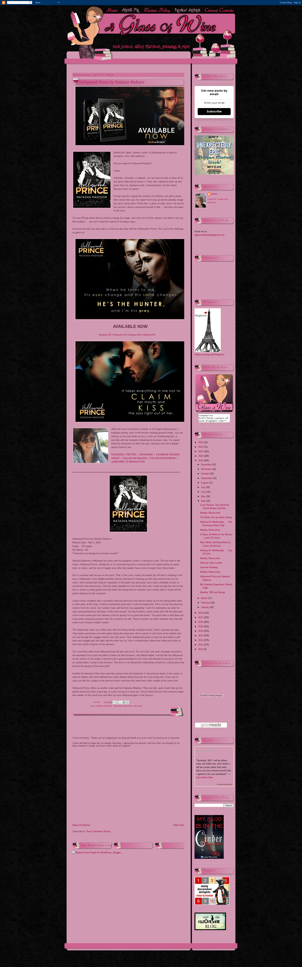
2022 (201, 447)
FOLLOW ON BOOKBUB (162, 458)
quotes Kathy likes (206, 751)
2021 (201, 451)
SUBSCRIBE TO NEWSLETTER (128, 461)
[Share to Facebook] (124, 702)
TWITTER (131, 454)
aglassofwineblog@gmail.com (210, 235)
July (203, 487)
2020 (201, 456)
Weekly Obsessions (210, 512)
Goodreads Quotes (224, 784)
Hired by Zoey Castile (211, 562)
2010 (201, 649)
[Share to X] (121, 702)
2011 (201, 644)
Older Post (178, 825)
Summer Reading (209, 567)
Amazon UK (134, 334)
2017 (201, 617)
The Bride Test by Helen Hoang (216, 517)
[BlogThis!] (117, 702)
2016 (201, 622)
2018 (201, 613)
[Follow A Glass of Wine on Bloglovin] (208, 351)
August (205, 482)
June (204, 491)
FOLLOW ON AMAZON (135, 458)
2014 (201, 631)
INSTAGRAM (146, 454)
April (203, 501)
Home (87, 825)
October (205, 473)
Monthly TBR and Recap (212, 592)
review (138, 706)
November (206, 469)
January (205, 607)
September (207, 478)
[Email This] (114, 702)
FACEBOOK (117, 454)
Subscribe (214, 111)
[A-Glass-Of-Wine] (214, 412)
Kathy (214, 194)
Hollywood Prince (101, 706)
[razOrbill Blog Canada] (210, 929)
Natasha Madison (122, 706)
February (206, 602)
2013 (201, 635)
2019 (201, 460)
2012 (201, 640)
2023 (201, 442)
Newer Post (78, 825)
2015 (201, 626)
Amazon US (105, 334)
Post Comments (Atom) (98, 831)
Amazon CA (120, 334)
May (203, 496)
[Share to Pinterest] (127, 702)
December (206, 464)
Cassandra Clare (204, 777)
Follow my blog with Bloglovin (209, 354)
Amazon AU (149, 334)
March (204, 598)
